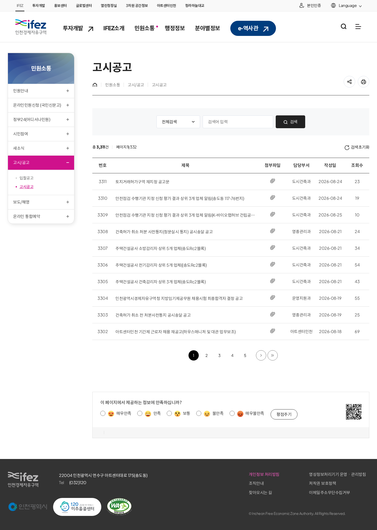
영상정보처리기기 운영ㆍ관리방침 (337, 474)
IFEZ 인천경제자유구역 (30, 27)
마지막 (277, 353)
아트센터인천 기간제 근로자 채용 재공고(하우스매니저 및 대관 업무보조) (175, 331)
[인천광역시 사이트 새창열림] (28, 507)
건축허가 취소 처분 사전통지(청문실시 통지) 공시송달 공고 (164, 231)
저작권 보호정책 (322, 483)
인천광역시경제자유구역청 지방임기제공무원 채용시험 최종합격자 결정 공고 (179, 298)
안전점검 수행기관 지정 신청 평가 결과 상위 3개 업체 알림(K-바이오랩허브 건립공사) (185, 215)
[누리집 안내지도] (358, 26)
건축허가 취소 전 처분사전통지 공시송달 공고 (153, 315)
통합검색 (343, 26)
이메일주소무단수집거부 (329, 492)
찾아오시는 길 (260, 492)
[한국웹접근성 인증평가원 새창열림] (119, 507)
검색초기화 (360, 147)
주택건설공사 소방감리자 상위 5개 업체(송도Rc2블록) (160, 248)
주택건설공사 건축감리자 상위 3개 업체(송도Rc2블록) (160, 281)
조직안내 (256, 483)
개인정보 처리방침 (264, 474)
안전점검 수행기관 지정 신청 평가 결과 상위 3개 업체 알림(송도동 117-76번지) (179, 198)
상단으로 (366, 513)
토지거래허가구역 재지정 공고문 (142, 181)
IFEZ (20, 5)
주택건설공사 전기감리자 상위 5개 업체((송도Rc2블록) (161, 265)
